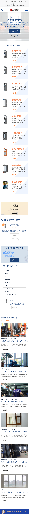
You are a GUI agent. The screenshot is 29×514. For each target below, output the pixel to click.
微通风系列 (16, 100)
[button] (11, 36)
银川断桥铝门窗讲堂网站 (10, 2)
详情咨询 (14, 213)
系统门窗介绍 (22, 2)
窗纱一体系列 (17, 84)
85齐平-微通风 (14, 225)
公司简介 (14, 260)
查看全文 (5, 349)
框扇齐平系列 (17, 67)
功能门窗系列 (17, 133)
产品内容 (14, 60)
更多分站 (15, 4)
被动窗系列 (16, 116)
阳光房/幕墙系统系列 (18, 182)
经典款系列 (16, 51)
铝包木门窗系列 (18, 149)
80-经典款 (13, 300)
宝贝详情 (15, 235)
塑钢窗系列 (16, 165)
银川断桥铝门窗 (4, 338)
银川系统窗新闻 (5, 320)
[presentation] (13, 239)
